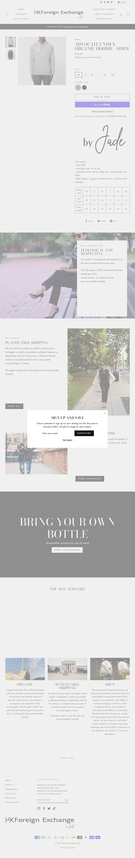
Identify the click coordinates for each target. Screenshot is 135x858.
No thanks (67, 439)
